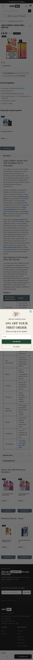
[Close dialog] (30, 311)
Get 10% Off (16, 341)
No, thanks (16, 346)
